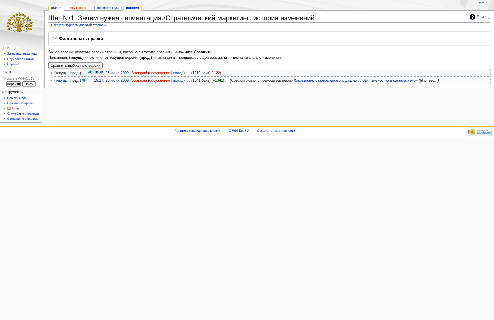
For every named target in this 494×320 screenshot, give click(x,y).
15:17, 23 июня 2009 (111, 80)
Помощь (483, 17)
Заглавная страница (22, 53)
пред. (75, 73)
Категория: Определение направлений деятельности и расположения (356, 80)
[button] (269, 39)
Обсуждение (77, 7)
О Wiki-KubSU (239, 130)
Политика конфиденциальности (197, 130)
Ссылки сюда (17, 98)
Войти (483, 2)
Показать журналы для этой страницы (79, 25)
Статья (56, 7)
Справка (13, 64)
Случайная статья (20, 59)
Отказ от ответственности (276, 130)
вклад (178, 73)
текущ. (61, 80)
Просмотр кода (108, 7)
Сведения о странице (22, 118)
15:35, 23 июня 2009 (111, 73)
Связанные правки (20, 103)
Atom (15, 108)
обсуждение (159, 73)
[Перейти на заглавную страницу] (22, 22)
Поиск (6, 72)
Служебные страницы (23, 113)
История (132, 7)
